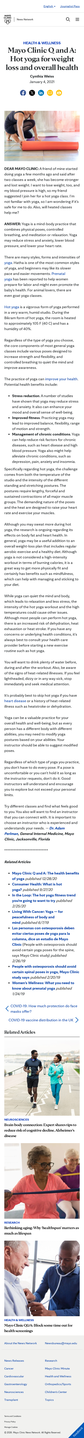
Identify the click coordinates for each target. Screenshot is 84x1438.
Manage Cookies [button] (11, 1427)
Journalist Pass (70, 6)
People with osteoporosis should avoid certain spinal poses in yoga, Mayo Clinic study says (45, 972)
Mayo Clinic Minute (57, 1368)
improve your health (61, 379)
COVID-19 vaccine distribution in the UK (41, 1020)
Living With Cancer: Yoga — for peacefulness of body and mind (37, 917)
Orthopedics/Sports (58, 1384)
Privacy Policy (10, 1421)
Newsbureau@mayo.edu (61, 1343)
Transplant (11, 1400)
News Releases (14, 1360)
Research (51, 1360)
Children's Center (56, 1392)
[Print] (59, 92)
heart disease (15, 700)
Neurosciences (14, 1392)
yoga (8, 262)
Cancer (8, 1368)
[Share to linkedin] (41, 92)
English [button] (49, 6)
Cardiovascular (14, 1376)
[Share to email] (50, 92)
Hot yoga (11, 306)
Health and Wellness (58, 1376)
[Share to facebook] (23, 92)
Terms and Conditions (12, 1416)
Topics (49, 1400)
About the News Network (20, 1343)
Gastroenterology (15, 1384)
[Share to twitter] (32, 92)
